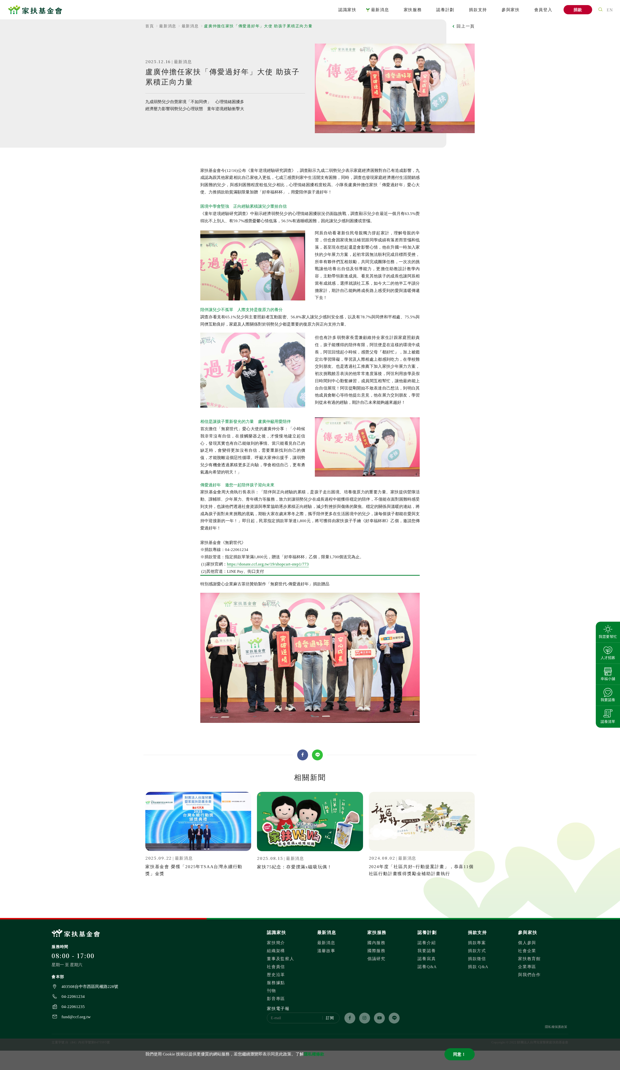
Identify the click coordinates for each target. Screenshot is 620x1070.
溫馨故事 (326, 950)
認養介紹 (427, 942)
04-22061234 (73, 996)
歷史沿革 (276, 974)
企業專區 (527, 966)
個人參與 (527, 942)
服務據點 (276, 982)
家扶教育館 (529, 958)
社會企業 (527, 950)
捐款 (578, 10)
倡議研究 (376, 958)
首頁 (149, 26)
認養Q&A (427, 966)
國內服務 (376, 942)
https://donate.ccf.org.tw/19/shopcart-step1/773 (268, 564)
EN (610, 9)
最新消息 (380, 10)
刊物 (271, 990)
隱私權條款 (314, 1054)
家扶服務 (413, 10)
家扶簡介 (276, 942)
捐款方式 (477, 950)
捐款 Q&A (478, 966)
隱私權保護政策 (556, 1027)
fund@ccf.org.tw (76, 1017)
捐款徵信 (477, 958)
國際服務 (376, 950)
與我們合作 (529, 974)
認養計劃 (445, 10)
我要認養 (427, 950)
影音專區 (276, 998)
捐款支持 (478, 10)
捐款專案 (477, 942)
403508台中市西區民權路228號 (90, 986)
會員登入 (543, 10)
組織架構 (276, 950)
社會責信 (276, 966)
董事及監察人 (280, 958)
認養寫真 (427, 958)
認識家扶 (347, 10)
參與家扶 (511, 10)
